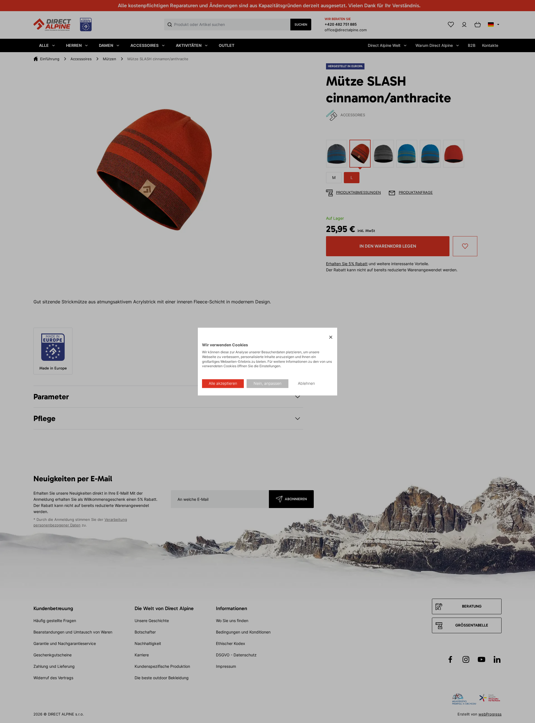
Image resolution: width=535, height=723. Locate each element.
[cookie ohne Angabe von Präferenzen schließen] (331, 337)
